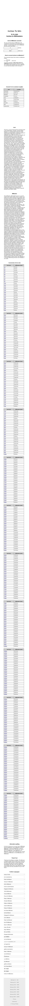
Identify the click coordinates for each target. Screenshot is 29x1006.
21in (5, 302)
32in (5, 325)
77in (5, 412)
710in (5, 591)
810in (5, 612)
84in (5, 425)
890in (5, 626)
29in (5, 320)
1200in (5, 656)
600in (5, 571)
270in (5, 508)
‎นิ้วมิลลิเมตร (6, 956)
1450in (5, 665)
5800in (5, 759)
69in (5, 395)
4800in (5, 738)
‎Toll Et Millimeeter (8, 891)
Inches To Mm (14, 31)
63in (5, 384)
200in (5, 493)
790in (5, 608)
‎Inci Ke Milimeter (7, 939)
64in (5, 386)
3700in (5, 718)
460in (5, 543)
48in (5, 354)
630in (5, 576)
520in (5, 556)
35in (5, 331)
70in (5, 397)
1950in (5, 683)
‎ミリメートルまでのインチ (9, 941)
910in (5, 630)
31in (5, 324)
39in (5, 338)
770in (5, 604)
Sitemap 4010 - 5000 (14, 991)
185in (5, 487)
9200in (5, 823)
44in (5, 347)
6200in (5, 766)
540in (5, 560)
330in (5, 519)
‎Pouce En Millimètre (8, 896)
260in (5, 507)
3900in (5, 722)
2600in (5, 699)
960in (5, 639)
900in (5, 628)
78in (5, 414)
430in (5, 537)
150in (5, 475)
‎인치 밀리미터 (7, 944)
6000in (5, 763)
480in (5, 546)
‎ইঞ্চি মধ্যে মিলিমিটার (7, 931)
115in (5, 462)
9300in (5, 825)
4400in (5, 731)
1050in (5, 651)
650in (5, 580)
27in (5, 316)
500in (5, 550)
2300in (5, 690)
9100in (5, 822)
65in (5, 388)
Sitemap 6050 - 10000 (14, 996)
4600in (5, 735)
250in (5, 502)
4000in (5, 724)
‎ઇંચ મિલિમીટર (6, 959)
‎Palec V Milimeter (7, 951)
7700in (5, 796)
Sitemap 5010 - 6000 (14, 994)
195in (5, 491)
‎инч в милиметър (8, 877)
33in (5, 327)
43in (5, 345)
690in (5, 587)
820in (5, 613)
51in (5, 363)
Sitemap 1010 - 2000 (14, 984)
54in (5, 368)
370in (5, 526)
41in (5, 342)
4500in (5, 733)
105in (5, 459)
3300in (5, 711)
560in (5, 564)
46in (5, 350)
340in (5, 521)
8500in (5, 811)
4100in (5, 726)
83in (5, 423)
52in (5, 364)
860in (5, 621)
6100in (5, 765)
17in (5, 295)
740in (5, 596)
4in (4, 272)
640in (5, 578)
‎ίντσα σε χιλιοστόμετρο (9, 886)
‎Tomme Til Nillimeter (8, 881)
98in (5, 450)
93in (5, 441)
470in (5, 544)
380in (5, 528)
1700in (5, 674)
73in (5, 402)
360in (5, 525)
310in (5, 516)
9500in (5, 829)
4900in (5, 740)
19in (5, 299)
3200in (5, 709)
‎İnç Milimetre (7, 961)
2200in (5, 688)
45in (5, 349)
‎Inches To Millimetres (8, 973)
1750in (5, 676)
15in (5, 292)
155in (5, 477)
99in (5, 452)
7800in (5, 798)
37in (5, 334)
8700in (5, 814)
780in (5, 606)
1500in (5, 667)
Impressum (14, 1001)
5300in (5, 750)
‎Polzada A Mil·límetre (8, 934)
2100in (5, 687)
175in (5, 484)
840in (5, 617)
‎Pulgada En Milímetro (8, 888)
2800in (5, 702)
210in (5, 494)
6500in (5, 772)
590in (5, 569)
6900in (5, 779)
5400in (5, 752)
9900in (5, 836)
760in (5, 603)
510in (5, 555)
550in (5, 562)
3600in (5, 717)
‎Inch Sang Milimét (8, 966)
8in (4, 279)
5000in (5, 742)
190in (5, 489)
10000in (6, 838)
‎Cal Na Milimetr (7, 912)
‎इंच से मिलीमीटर (6, 936)
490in (5, 548)
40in (5, 340)
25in (5, 310)
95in (5, 445)
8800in (5, 816)
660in (5, 582)
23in (5, 306)
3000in (5, 706)
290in (5, 512)
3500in (5, 715)
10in (5, 283)
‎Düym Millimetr (7, 929)
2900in (5, 704)
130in (5, 468)
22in (5, 304)
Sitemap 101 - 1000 (14, 982)
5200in (5, 748)
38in (5, 336)
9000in (5, 820)
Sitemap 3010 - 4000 (14, 989)
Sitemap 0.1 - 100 (14, 980)
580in (5, 567)
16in (5, 293)
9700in (5, 832)
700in (5, 589)
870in (5, 622)
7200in (5, 784)
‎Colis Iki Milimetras (8, 905)
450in (5, 541)
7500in (5, 790)
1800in (5, 678)
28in (5, 318)
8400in (5, 809)
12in (5, 286)
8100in (5, 804)
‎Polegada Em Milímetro (9, 915)
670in (5, 583)
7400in (5, 788)
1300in (5, 660)
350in (5, 523)
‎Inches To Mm (7, 874)
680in (5, 585)
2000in (5, 685)
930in (5, 633)
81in (5, 420)
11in (5, 285)
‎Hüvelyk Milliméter (8, 900)
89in (5, 434)
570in (5, 565)
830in (5, 615)
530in (5, 558)
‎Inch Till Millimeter (8, 922)
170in (5, 482)
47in (5, 352)
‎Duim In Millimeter (8, 924)
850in (5, 619)
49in (5, 356)
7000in (5, 781)
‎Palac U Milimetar (8, 898)
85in (5, 427)
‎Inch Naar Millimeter (8, 910)
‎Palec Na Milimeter (8, 920)
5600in (5, 756)
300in (5, 514)
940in (5, 635)
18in (5, 297)
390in (5, 530)
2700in (5, 700)
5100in (5, 747)
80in (5, 418)
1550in (5, 669)
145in (5, 473)
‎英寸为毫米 (6, 968)
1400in (5, 663)
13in (5, 288)
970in (5, 640)
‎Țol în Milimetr (7, 917)
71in (5, 398)
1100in (5, 652)
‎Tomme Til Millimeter (8, 946)
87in (5, 430)
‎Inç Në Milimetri (7, 953)
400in (5, 532)
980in (5, 642)
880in (5, 624)
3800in (5, 720)
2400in (5, 692)
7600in (5, 795)
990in (5, 644)
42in (5, 343)
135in (5, 469)
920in (5, 631)
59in (5, 377)
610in (5, 573)
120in (5, 464)
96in (5, 446)
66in (5, 390)
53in (5, 366)
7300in (5, 786)
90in (5, 436)
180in (5, 486)
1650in (5, 672)
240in (5, 500)
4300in (5, 729)
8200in (5, 805)
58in (5, 375)
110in (5, 460)
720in (5, 592)
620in (5, 574)
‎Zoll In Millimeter (7, 884)
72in (5, 400)
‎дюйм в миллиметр (8, 949)
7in (4, 277)
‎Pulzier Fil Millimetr (8, 908)
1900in (5, 681)
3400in (5, 713)
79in (5, 416)
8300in (5, 807)
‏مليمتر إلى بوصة (7, 927)
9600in (5, 831)
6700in (5, 775)
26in (5, 315)
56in (5, 372)
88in (5, 432)
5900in (5, 761)
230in (5, 498)
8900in (5, 818)
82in (5, 421)
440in (5, 539)
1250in (5, 658)
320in (5, 517)
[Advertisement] (14, 14)
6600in (5, 774)
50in (5, 358)
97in (5, 448)
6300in (5, 768)
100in (5, 454)
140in (5, 471)
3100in (5, 708)
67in (5, 391)
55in (5, 370)
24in (5, 308)
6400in (5, 770)
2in (4, 268)
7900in (5, 800)
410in (5, 534)
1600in (5, 670)
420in (5, 535)
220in (5, 496)
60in (5, 379)
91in (5, 438)
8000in (5, 802)
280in (5, 510)
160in (5, 478)
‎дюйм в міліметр (7, 963)
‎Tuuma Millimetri (7, 893)
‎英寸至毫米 (6, 971)
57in (5, 373)
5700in (5, 757)
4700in (5, 736)
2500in (5, 694)
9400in (5, 827)
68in (5, 393)
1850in (5, 679)
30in (5, 322)
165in (5, 480)
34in (5, 329)
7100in (5, 783)
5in (4, 274)
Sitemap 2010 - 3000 (14, 987)
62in (5, 382)
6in (4, 276)
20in (5, 301)
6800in (5, 777)
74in (5, 404)
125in (5, 466)
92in (5, 439)
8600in (5, 813)
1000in (5, 646)
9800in (5, 834)
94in (5, 443)
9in (4, 281)
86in (5, 429)
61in (5, 381)
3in (4, 270)
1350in (5, 661)
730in (5, 594)
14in (5, 290)
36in (5, 333)
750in (5, 598)
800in (5, 610)
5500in (5, 754)
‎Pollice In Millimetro (8, 903)
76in (5, 411)
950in (5, 637)
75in (5, 406)
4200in (5, 727)
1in (4, 267)
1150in (5, 654)
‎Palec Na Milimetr (8, 879)
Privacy (14, 999)
